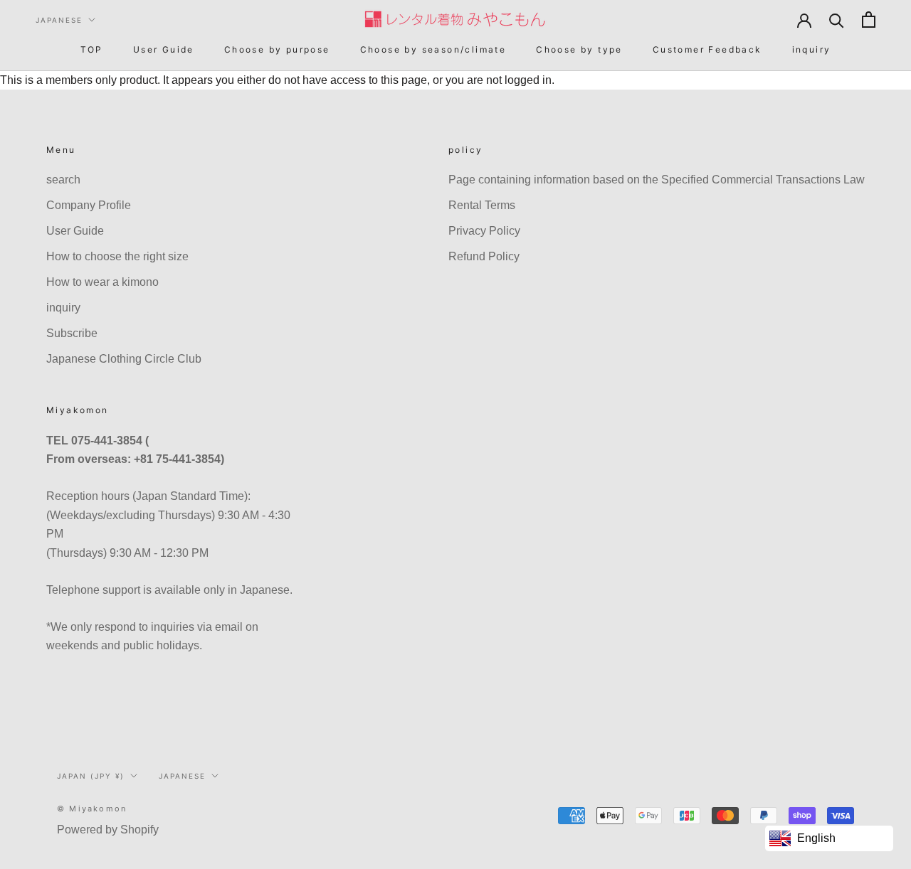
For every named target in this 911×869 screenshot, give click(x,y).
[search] (836, 19)
